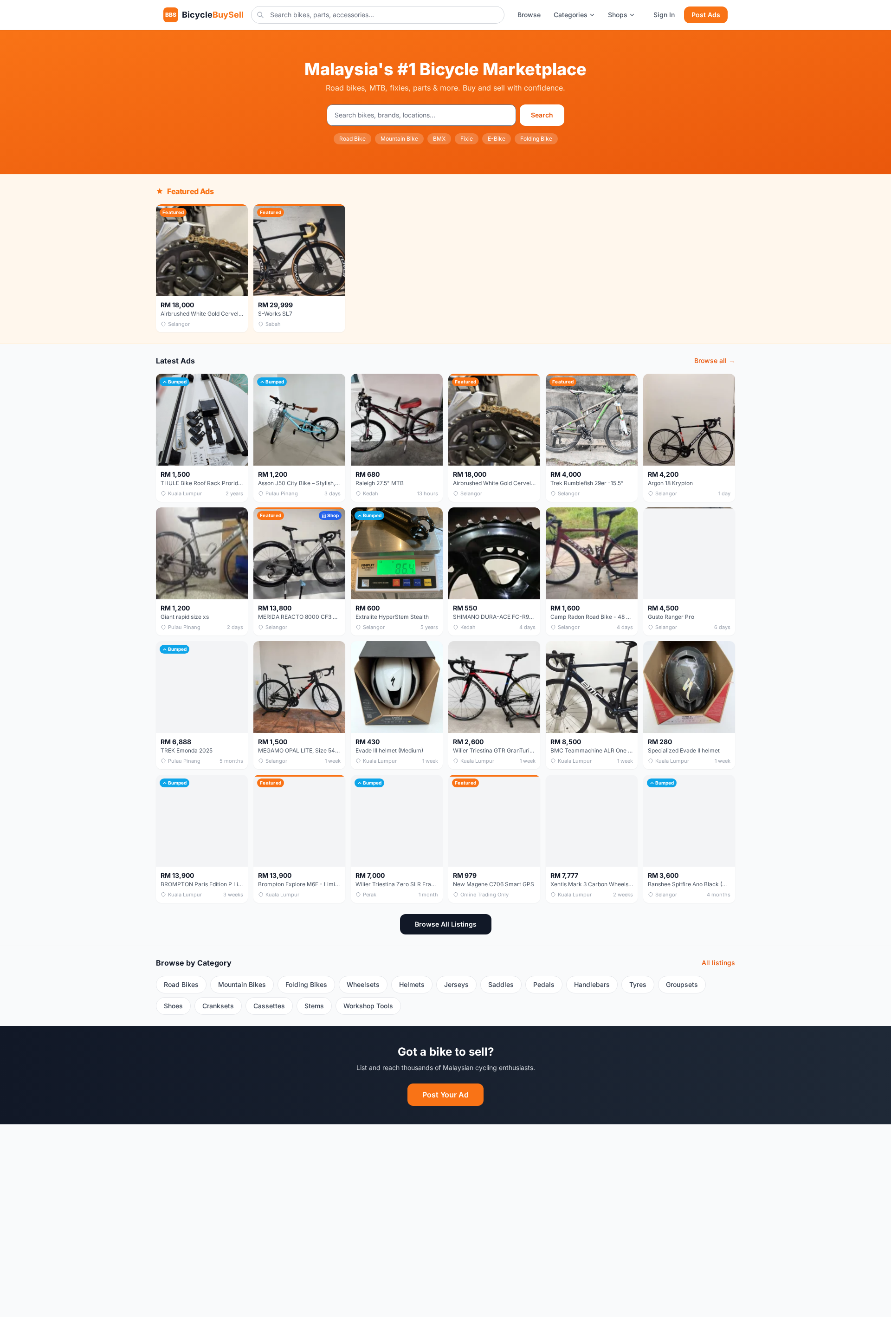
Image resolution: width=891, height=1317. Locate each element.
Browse (529, 15)
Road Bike (352, 138)
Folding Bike (536, 138)
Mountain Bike (399, 138)
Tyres (637, 984)
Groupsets (682, 984)
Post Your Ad (445, 1094)
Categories (571, 15)
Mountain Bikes (242, 984)
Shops (617, 15)
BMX (439, 138)
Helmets (412, 984)
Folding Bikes (306, 984)
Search (542, 115)
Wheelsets (363, 984)
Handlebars (592, 984)
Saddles (501, 984)
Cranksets (218, 1006)
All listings (718, 963)
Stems (314, 1006)
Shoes (173, 1006)
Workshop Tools (368, 1006)
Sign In (664, 15)
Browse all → (714, 360)
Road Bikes (181, 984)
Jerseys (456, 984)
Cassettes (269, 1006)
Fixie (466, 138)
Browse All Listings (446, 924)
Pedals (544, 984)
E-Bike (496, 138)
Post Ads (705, 15)
